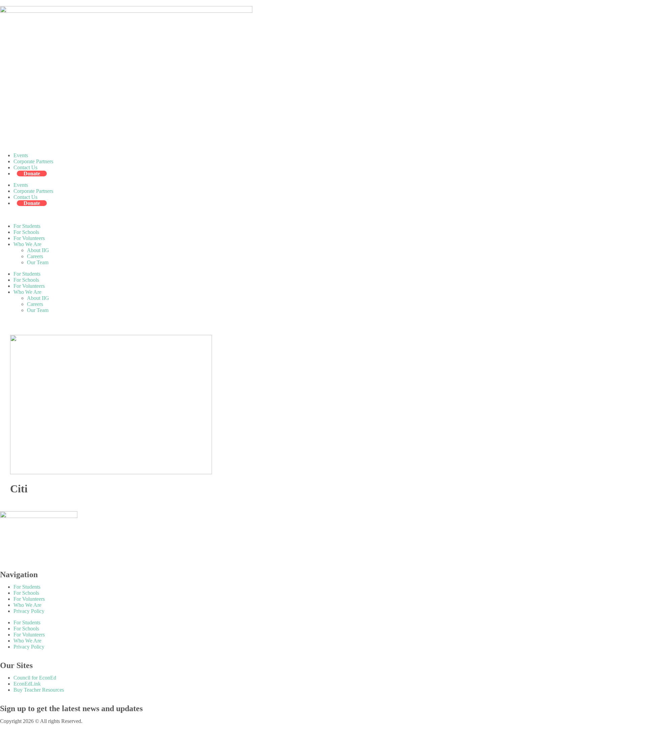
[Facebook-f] (8, 554)
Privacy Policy (28, 611)
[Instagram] (44, 554)
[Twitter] (26, 554)
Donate (32, 173)
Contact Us (25, 167)
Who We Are (27, 244)
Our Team (37, 262)
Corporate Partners (33, 161)
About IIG (38, 250)
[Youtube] (81, 554)
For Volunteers (29, 238)
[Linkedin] (63, 554)
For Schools (26, 232)
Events (20, 155)
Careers (35, 256)
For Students (26, 226)
